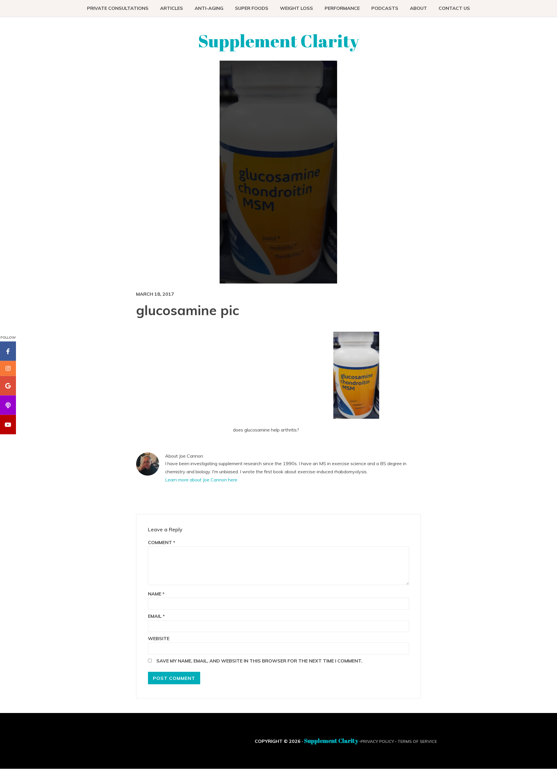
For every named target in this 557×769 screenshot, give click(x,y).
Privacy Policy (377, 741)
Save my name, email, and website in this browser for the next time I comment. (259, 661)
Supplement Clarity (278, 40)
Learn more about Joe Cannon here (201, 480)
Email (156, 616)
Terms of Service (417, 741)
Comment (161, 542)
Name (156, 594)
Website (158, 638)
